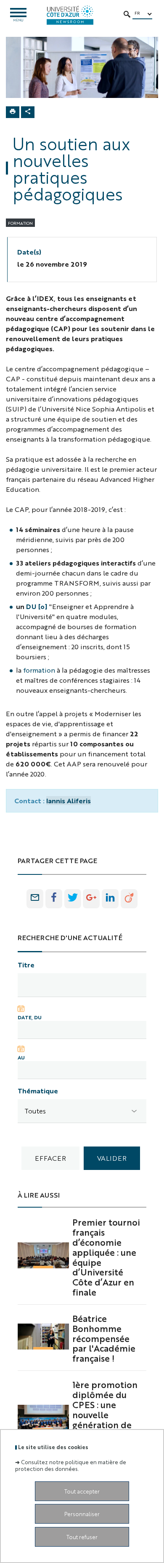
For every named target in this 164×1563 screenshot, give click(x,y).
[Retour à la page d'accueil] (70, 15)
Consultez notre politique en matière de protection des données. (70, 1465)
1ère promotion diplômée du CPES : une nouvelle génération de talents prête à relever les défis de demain (105, 1419)
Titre (26, 964)
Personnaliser (82, 1513)
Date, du (30, 1017)
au (21, 1057)
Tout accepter (82, 1491)
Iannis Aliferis (68, 800)
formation (39, 670)
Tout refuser (82, 1536)
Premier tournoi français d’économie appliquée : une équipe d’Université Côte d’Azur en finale (106, 1257)
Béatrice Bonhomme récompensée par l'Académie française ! (103, 1338)
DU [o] (37, 606)
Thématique (38, 1090)
